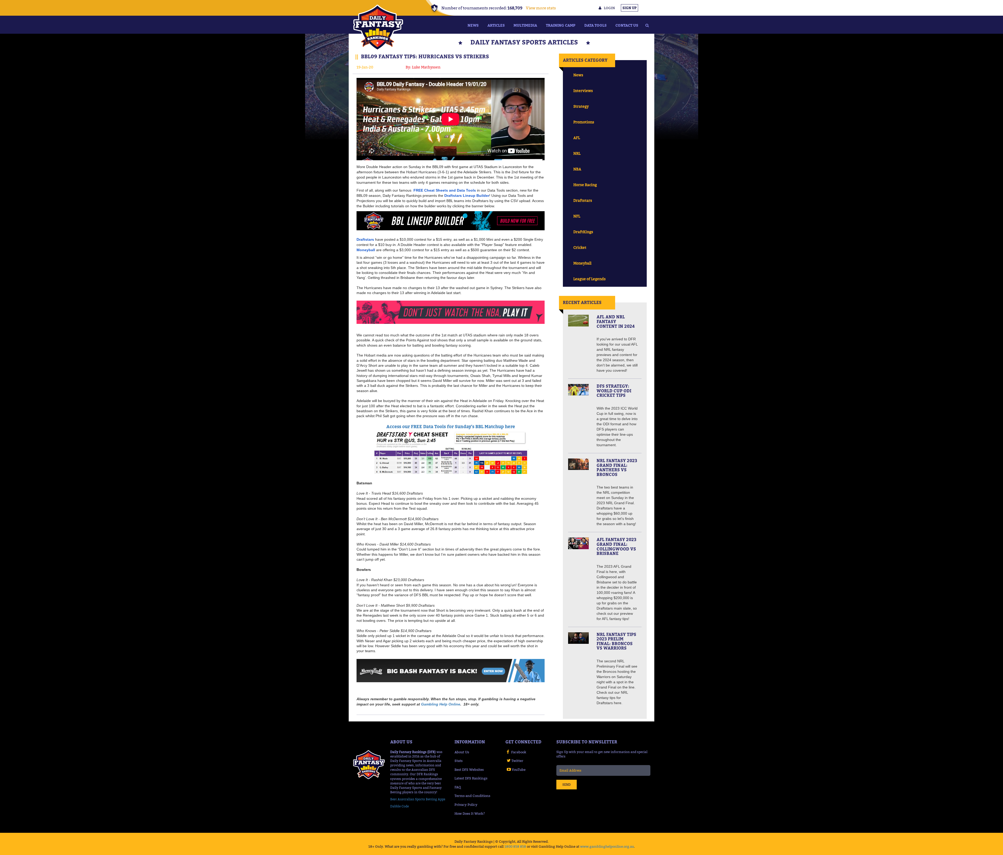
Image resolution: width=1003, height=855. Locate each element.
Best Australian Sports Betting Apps (417, 799)
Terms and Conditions (472, 796)
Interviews (583, 90)
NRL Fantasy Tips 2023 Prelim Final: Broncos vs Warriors (616, 641)
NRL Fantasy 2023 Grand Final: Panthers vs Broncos (617, 467)
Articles (496, 25)
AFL (576, 137)
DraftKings (583, 231)
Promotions (583, 122)
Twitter (517, 761)
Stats (458, 761)
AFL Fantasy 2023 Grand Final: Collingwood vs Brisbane (616, 546)
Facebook (518, 752)
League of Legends (589, 279)
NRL (576, 153)
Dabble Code (399, 806)
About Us (461, 752)
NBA (577, 169)
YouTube (519, 769)
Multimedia (525, 25)
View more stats (541, 7)
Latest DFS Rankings (470, 778)
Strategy (581, 106)
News (473, 25)
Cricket (579, 247)
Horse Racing (585, 184)
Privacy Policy (465, 804)
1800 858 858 (515, 846)
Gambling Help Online (440, 704)
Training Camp (560, 25)
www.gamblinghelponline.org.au (607, 846)
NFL (576, 216)
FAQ (457, 787)
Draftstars (582, 200)
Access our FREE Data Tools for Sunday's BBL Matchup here (450, 426)
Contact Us (626, 25)
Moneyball (582, 263)
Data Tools (595, 25)
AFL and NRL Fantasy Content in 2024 (616, 321)
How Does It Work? (469, 813)
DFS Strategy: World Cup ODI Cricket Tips (614, 390)
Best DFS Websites (469, 769)
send (566, 785)
